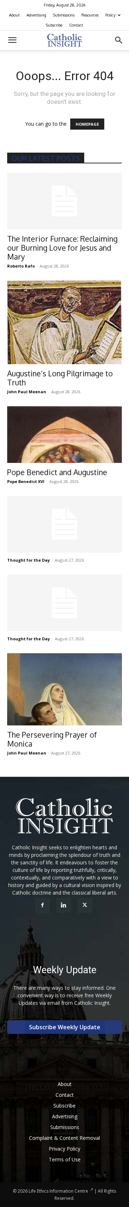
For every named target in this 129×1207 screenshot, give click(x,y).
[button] (12, 40)
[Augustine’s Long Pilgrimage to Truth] (64, 322)
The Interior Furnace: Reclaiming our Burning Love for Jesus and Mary (62, 247)
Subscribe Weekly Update (64, 1027)
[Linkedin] (65, 905)
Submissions (64, 15)
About (14, 15)
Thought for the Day (28, 560)
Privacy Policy (64, 1148)
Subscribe (54, 25)
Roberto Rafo (21, 266)
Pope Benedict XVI (25, 481)
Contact (76, 25)
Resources (90, 15)
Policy (110, 15)
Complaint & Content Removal (64, 1137)
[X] (86, 905)
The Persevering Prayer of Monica (52, 739)
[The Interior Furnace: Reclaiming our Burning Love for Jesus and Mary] (64, 201)
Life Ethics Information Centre (58, 1191)
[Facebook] (43, 905)
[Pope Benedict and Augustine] (64, 434)
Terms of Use (65, 1159)
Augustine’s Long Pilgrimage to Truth (60, 377)
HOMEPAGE (87, 124)
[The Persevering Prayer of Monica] (64, 689)
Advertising (36, 15)
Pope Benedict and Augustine (57, 472)
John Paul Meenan (26, 391)
